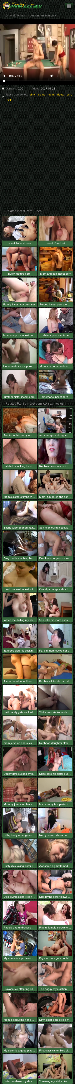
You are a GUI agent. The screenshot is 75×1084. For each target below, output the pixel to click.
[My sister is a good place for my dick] (20, 1036)
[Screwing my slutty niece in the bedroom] (55, 1066)
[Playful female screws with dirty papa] (55, 913)
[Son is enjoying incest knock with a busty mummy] (55, 513)
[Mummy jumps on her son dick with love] (20, 790)
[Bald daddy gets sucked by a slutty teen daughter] (20, 697)
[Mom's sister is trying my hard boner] (20, 482)
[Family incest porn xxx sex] (23, 6)
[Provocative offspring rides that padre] (20, 974)
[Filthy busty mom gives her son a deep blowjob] (20, 820)
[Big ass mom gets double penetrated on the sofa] (55, 943)
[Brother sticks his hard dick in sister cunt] (55, 666)
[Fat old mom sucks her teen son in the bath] (55, 636)
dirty (32, 94)
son (69, 94)
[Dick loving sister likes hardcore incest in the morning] (20, 882)
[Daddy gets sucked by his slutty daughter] (20, 759)
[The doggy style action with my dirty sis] (55, 974)
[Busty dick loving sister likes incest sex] (20, 851)
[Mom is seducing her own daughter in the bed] (20, 1005)
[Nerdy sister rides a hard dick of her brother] (55, 820)
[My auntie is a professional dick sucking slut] (20, 943)
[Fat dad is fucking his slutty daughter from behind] (20, 451)
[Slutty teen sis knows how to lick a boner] (55, 697)
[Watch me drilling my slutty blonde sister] (20, 605)
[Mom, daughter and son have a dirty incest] (55, 482)
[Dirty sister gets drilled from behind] (55, 1005)
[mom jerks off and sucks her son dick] (20, 728)
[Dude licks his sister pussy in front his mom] (55, 759)
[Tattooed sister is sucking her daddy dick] (20, 636)
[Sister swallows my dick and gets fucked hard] (20, 1066)
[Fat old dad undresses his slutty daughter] (20, 913)
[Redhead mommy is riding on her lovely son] (55, 451)
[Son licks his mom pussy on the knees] (55, 605)
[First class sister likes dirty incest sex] (55, 1036)
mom (51, 94)
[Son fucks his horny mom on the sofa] (20, 420)
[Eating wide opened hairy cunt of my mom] (20, 513)
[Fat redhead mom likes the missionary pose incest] (20, 666)
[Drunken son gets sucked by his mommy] (55, 543)
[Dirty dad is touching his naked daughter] (20, 543)
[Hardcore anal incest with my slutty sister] (20, 574)
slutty (41, 94)
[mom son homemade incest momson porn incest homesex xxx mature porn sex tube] (69, 6)
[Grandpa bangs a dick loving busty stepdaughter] (55, 574)
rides (60, 94)
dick (9, 99)
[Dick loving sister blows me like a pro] (55, 882)
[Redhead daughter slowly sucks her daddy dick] (55, 728)
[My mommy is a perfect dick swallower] (55, 790)
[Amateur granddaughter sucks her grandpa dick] (55, 420)
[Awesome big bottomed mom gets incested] (55, 851)
